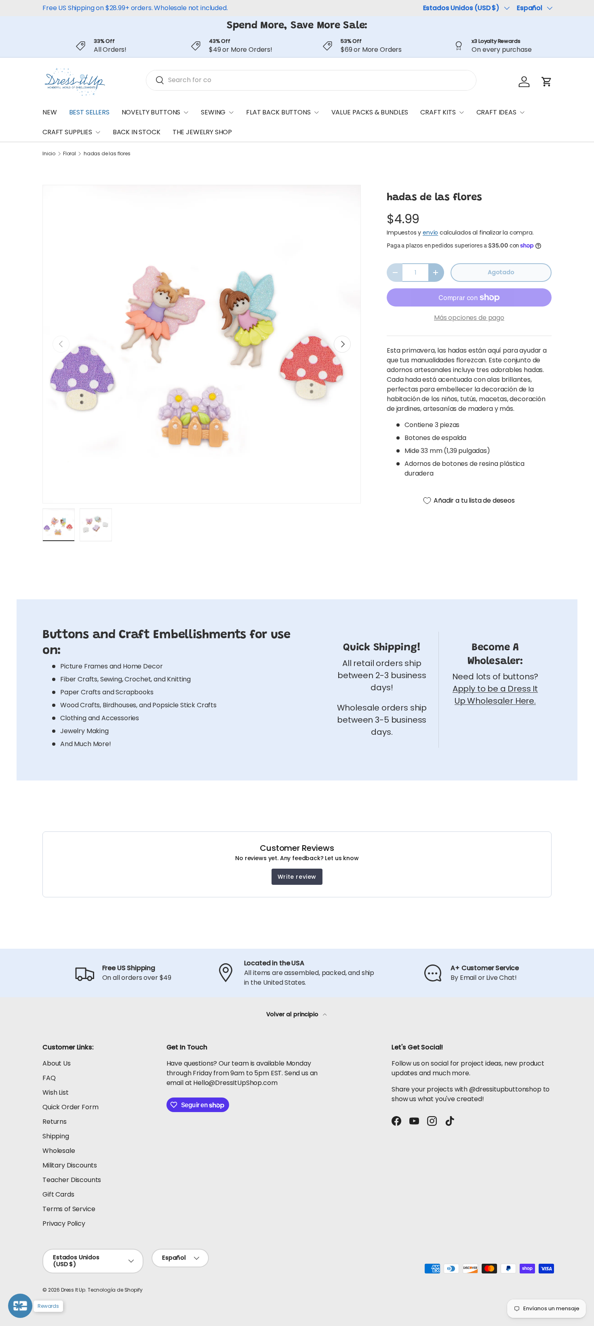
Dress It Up (73, 1289)
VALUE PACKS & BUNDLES (370, 112)
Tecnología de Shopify (115, 1289)
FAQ (49, 1078)
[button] (547, 82)
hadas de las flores (107, 153)
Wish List (55, 1092)
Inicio (48, 153)
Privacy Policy (63, 1223)
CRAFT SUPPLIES (67, 132)
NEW (49, 112)
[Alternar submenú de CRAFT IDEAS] (522, 112)
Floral (69, 153)
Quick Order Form (70, 1107)
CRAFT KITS (437, 112)
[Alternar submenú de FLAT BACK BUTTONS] (316, 112)
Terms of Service (68, 1209)
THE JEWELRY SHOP (202, 132)
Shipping (55, 1136)
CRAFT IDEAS (496, 112)
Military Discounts (69, 1165)
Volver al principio (293, 1014)
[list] (201, 344)
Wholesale (58, 1150)
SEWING (213, 112)
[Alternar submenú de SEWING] (231, 112)
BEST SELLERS (89, 112)
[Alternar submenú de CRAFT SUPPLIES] (98, 132)
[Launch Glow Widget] (20, 1306)
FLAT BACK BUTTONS (278, 112)
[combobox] (311, 80)
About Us (56, 1063)
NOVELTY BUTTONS (151, 112)
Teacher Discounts (71, 1179)
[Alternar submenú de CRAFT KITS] (461, 112)
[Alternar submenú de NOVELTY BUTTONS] (186, 112)
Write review (297, 877)
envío (430, 232)
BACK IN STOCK (136, 132)
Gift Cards (58, 1194)
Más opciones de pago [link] (469, 317)
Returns (54, 1121)
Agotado (501, 272)
